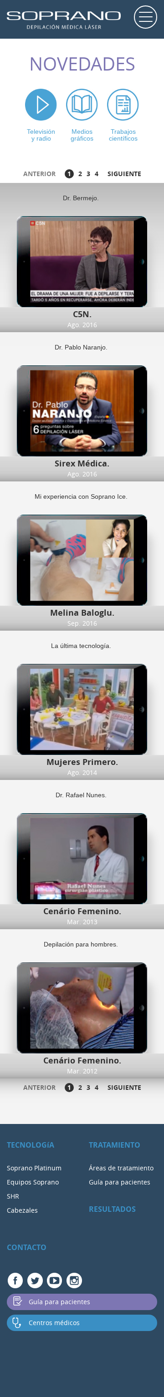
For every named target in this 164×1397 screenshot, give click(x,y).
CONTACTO (26, 1247)
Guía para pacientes (119, 1182)
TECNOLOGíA (30, 1145)
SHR (13, 1196)
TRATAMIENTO (114, 1145)
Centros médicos (54, 1322)
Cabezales (22, 1210)
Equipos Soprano (33, 1182)
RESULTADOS (112, 1209)
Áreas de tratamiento (121, 1168)
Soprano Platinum (34, 1168)
